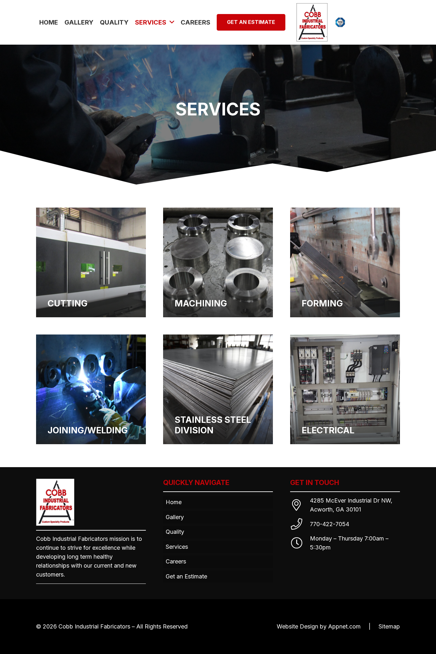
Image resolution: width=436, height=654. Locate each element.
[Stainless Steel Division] (218, 389)
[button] (171, 22)
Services (177, 546)
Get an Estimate (186, 576)
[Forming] (345, 262)
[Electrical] (345, 389)
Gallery (175, 517)
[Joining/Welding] (91, 389)
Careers (176, 561)
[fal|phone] (300, 524)
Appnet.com (344, 626)
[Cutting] (91, 262)
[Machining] (218, 262)
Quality (175, 531)
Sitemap (389, 626)
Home (174, 502)
